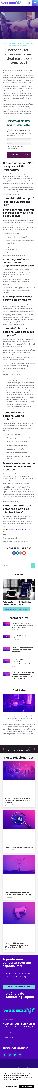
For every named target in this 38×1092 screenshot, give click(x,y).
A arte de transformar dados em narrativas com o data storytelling (22, 650)
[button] (14, 553)
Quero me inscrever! (19, 155)
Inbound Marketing (18, 43)
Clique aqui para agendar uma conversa (17, 529)
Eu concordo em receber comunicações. (15, 147)
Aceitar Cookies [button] (27, 1086)
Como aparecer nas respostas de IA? (19, 847)
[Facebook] (15, 1055)
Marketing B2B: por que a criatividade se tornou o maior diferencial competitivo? (23, 662)
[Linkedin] (4, 1055)
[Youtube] (20, 1055)
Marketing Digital (22, 46)
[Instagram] (10, 1055)
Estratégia (7, 43)
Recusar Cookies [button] (11, 1086)
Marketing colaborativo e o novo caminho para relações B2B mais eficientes (22, 625)
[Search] (33, 565)
